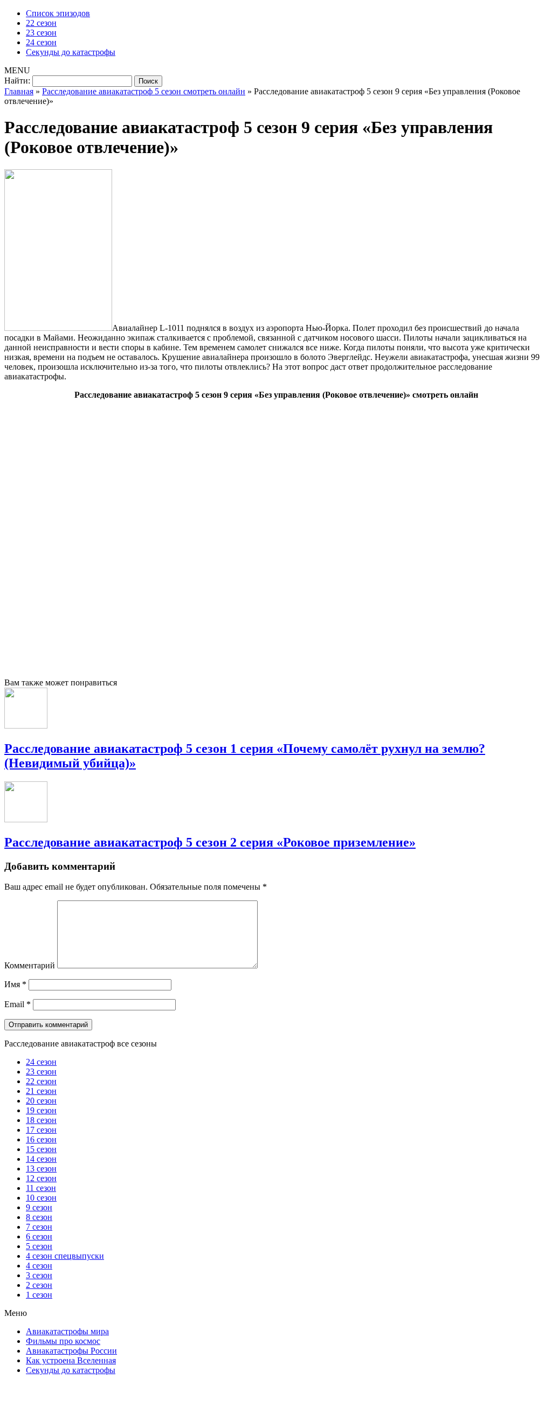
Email (17, 1004)
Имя (15, 984)
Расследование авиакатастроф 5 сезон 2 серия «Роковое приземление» (210, 842)
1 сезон (39, 1294)
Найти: (17, 80)
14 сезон (41, 1158)
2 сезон (39, 1285)
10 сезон (41, 1197)
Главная (18, 91)
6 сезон (39, 1236)
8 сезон (39, 1217)
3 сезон (39, 1275)
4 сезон (39, 1265)
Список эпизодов (58, 13)
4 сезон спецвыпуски (65, 1255)
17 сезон (41, 1129)
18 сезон (41, 1120)
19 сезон (41, 1110)
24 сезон (41, 42)
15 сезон (41, 1149)
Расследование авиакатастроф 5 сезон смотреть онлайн (143, 91)
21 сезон (41, 1091)
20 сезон (41, 1100)
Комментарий (29, 965)
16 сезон (41, 1139)
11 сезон (41, 1188)
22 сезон (41, 22)
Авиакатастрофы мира (67, 1331)
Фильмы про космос (63, 1341)
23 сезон (41, 32)
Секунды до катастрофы (70, 52)
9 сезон (39, 1207)
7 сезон (39, 1226)
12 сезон (41, 1178)
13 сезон (41, 1168)
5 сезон (39, 1246)
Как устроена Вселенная (71, 1360)
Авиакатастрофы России (71, 1350)
